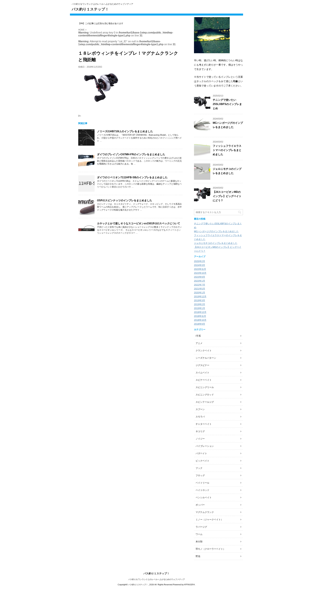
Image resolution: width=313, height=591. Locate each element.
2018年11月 (200, 316)
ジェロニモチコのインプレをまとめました (215, 243)
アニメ (199, 343)
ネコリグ (200, 431)
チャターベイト (204, 424)
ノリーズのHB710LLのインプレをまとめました (125, 131)
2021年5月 (199, 288)
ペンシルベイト (204, 497)
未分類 (199, 541)
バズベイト (201, 453)
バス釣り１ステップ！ (90, 9)
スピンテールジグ (205, 402)
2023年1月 (199, 281)
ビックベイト (202, 460)
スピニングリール (205, 387)
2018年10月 (200, 320)
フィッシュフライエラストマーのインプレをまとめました (227, 150)
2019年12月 (200, 296)
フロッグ (200, 475)
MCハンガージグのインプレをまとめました (216, 231)
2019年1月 (199, 308)
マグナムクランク (205, 512)
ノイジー (200, 438)
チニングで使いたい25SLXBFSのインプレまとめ (227, 104)
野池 (198, 556)
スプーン (200, 409)
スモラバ (200, 416)
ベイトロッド (202, 490)
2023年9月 (199, 277)
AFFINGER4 (189, 584)
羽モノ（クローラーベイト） (210, 549)
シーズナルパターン (206, 358)
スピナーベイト (204, 380)
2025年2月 (199, 261)
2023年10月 (200, 273)
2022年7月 (199, 284)
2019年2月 (199, 304)
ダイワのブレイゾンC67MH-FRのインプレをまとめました (131, 154)
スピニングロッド (205, 394)
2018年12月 (200, 312)
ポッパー (200, 504)
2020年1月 (199, 292)
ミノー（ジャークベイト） (209, 519)
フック (199, 468)
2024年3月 (199, 265)
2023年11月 (200, 269)
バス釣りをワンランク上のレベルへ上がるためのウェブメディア (156, 579)
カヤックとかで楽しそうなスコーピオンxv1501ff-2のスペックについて (138, 223)
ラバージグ (201, 527)
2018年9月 (199, 324)
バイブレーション (205, 446)
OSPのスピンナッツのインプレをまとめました (124, 200)
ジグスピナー (202, 365)
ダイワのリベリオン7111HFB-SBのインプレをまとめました (132, 177)
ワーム (199, 534)
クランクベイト (204, 350)
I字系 (198, 336)
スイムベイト (202, 372)
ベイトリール (202, 482)
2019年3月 (199, 300)
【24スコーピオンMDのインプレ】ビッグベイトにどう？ (227, 196)
